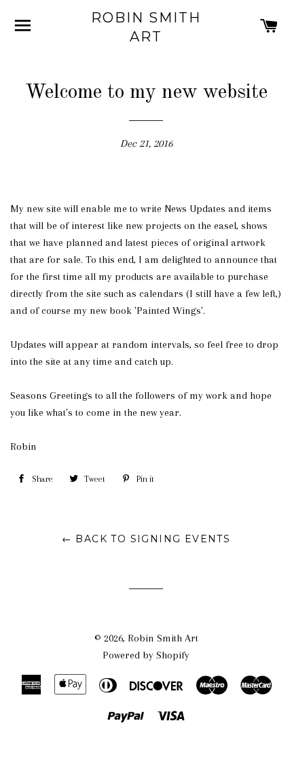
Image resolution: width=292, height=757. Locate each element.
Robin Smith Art (146, 27)
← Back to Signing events (146, 539)
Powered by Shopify (146, 655)
